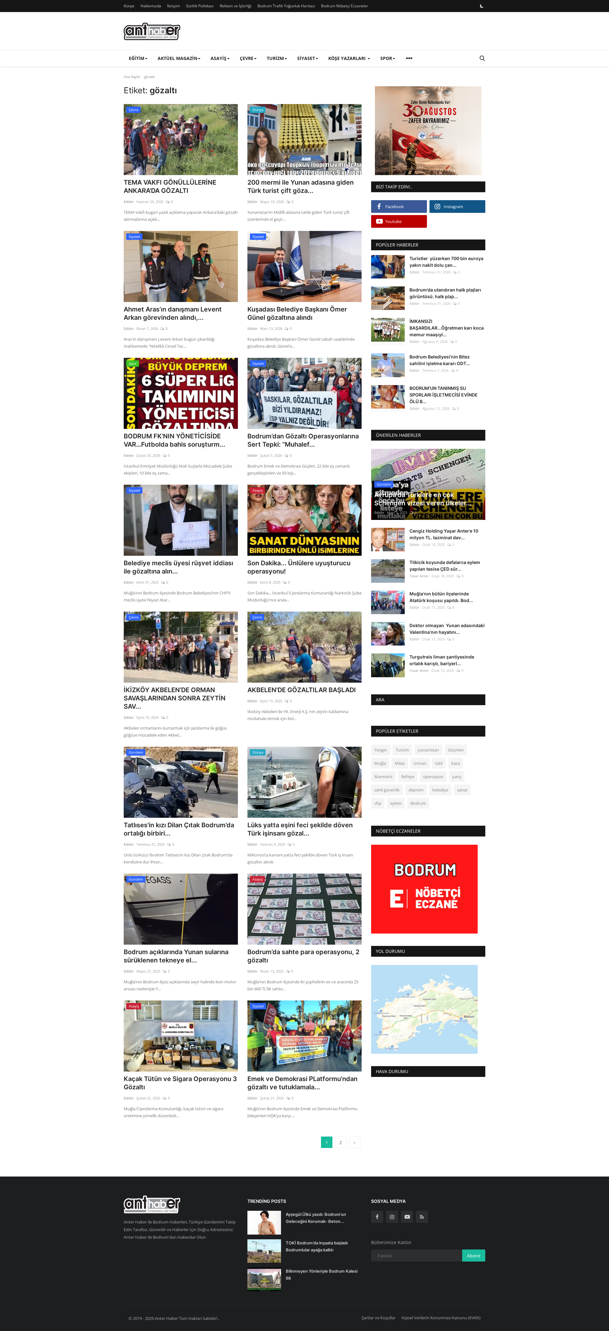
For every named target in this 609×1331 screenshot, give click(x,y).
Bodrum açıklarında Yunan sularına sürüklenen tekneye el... (176, 956)
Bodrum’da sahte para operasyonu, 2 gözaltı (303, 956)
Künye (129, 6)
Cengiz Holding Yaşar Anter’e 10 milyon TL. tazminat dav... (443, 534)
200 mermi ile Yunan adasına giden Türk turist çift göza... (300, 186)
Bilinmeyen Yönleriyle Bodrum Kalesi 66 (321, 1275)
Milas (400, 763)
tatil (438, 763)
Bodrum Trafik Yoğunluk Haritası (286, 6)
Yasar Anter (419, 576)
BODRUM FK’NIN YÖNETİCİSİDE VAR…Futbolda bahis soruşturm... (174, 440)
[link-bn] (428, 130)
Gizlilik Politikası (200, 6)
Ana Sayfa (132, 76)
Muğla (380, 763)
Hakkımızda (151, 6)
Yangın (380, 750)
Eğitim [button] (136, 58)
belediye (440, 790)
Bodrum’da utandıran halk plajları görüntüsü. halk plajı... (445, 293)
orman (420, 763)
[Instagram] (392, 1217)
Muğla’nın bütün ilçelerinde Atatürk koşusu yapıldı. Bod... (441, 597)
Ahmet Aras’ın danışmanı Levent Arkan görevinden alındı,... (173, 313)
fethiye (407, 777)
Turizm (402, 750)
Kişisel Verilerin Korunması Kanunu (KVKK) (441, 1318)
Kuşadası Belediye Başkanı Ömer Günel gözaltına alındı (297, 313)
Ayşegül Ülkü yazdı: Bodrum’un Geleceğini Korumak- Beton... (316, 1218)
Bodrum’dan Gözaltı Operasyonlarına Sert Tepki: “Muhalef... (303, 440)
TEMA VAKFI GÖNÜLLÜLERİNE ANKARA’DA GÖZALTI (170, 186)
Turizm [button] (275, 58)
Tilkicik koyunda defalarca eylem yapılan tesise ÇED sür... (444, 566)
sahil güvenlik (387, 790)
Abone (474, 1256)
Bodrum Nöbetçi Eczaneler (344, 6)
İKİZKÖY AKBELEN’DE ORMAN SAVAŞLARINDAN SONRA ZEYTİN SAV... (175, 698)
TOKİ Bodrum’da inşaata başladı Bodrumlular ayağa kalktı (317, 1246)
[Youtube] (407, 1217)
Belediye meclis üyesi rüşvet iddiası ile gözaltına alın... (178, 567)
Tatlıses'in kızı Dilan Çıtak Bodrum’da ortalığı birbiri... (179, 829)
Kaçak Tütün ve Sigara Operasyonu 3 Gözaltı (180, 1083)
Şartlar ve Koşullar (379, 1318)
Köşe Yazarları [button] (347, 58)
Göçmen (456, 750)
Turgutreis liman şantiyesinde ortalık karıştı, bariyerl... (441, 660)
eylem (396, 803)
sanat (462, 790)
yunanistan (428, 750)
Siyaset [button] (306, 58)
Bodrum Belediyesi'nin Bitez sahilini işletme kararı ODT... (439, 360)
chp (377, 803)
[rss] (422, 1217)
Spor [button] (386, 58)
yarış (456, 777)
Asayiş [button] (218, 58)
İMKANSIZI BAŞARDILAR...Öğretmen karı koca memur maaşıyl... (446, 327)
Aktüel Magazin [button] (177, 58)
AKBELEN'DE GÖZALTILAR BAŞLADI (301, 690)
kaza (455, 763)
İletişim (173, 6)
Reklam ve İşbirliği (236, 6)
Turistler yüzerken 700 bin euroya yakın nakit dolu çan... (446, 262)
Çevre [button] (246, 58)
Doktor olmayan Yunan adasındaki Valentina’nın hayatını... (447, 629)
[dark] (481, 6)
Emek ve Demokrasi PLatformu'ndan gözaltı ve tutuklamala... (302, 1083)
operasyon (433, 777)
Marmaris (383, 777)
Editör (129, 201)
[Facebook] (377, 1217)
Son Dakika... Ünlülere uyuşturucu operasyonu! (298, 567)
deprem (416, 790)
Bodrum (418, 803)
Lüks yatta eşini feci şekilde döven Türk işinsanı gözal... (300, 829)
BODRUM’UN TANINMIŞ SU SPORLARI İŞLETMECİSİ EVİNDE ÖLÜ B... (443, 395)
